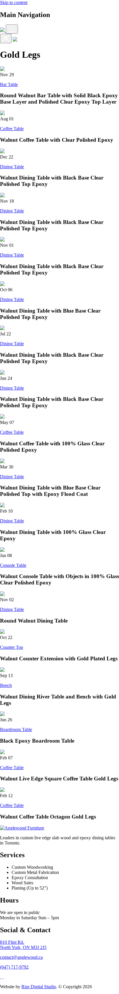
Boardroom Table (16, 729)
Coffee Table (12, 128)
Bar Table (9, 84)
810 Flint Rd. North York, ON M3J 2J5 (23, 945)
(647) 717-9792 (14, 967)
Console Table (13, 565)
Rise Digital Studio (38, 986)
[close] (6, 38)
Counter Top (11, 647)
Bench (6, 685)
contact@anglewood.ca (21, 957)
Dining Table (12, 166)
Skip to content (13, 2)
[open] (12, 29)
